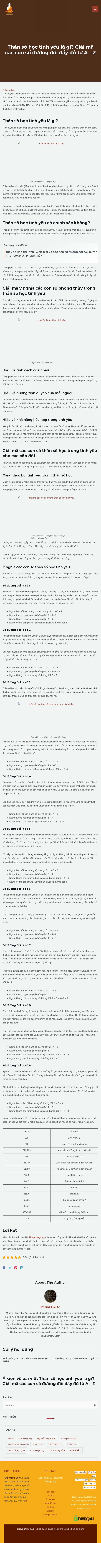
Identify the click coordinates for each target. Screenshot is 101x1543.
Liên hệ (67, 1529)
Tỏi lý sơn (30, 1536)
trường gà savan (68, 1532)
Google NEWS (50, 1514)
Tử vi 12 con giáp (82, 1480)
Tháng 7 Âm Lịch (55, 1444)
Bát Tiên (11, 1439)
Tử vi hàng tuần (57, 1450)
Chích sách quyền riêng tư (49, 1529)
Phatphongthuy (37, 1237)
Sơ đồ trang (78, 1529)
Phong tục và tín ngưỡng (18, 1444)
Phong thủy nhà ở (68, 1438)
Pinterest (50, 1499)
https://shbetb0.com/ (48, 1532)
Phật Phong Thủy (12, 1478)
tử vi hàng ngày (17, 1450)
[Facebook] (4, 1267)
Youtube (50, 1507)
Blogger (50, 1511)
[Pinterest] (15, 1267)
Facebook (50, 1492)
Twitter (50, 1495)
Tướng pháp (72, 1444)
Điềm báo (75, 1450)
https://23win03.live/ (14, 1536)
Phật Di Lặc (38, 1444)
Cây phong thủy (25, 1439)
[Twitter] (10, 1267)
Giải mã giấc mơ (89, 1487)
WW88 (26, 1532)
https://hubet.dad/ (12, 1532)
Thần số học (9, 90)
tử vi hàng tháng (37, 1450)
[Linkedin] (21, 1267)
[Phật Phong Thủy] (9, 8)
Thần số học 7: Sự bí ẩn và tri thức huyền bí (75, 1358)
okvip (34, 1532)
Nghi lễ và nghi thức (46, 1438)
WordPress (50, 1503)
